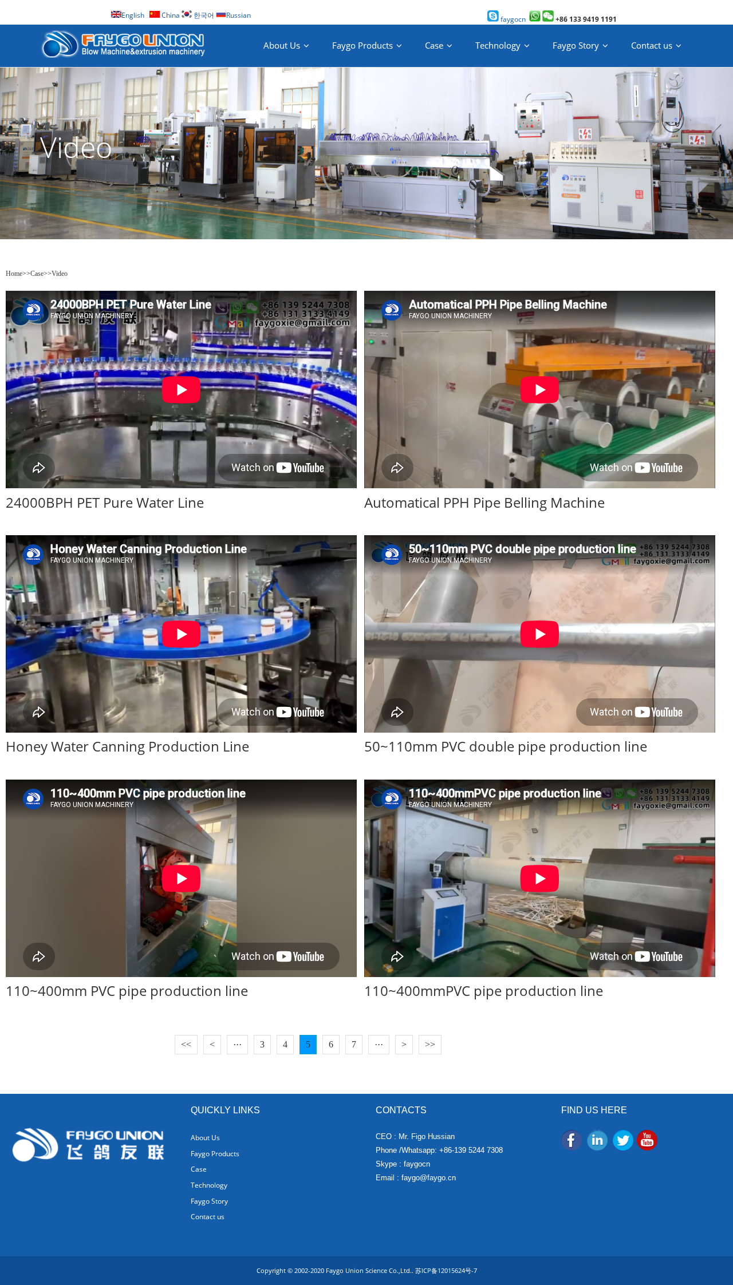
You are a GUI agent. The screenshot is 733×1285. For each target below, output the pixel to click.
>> (430, 1044)
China (170, 15)
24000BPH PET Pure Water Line (105, 502)
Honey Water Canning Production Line (127, 746)
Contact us (651, 45)
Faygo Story (576, 45)
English (132, 15)
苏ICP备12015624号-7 (446, 1270)
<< (186, 1044)
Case (434, 45)
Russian (238, 15)
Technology (498, 45)
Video (60, 274)
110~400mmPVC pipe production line (483, 990)
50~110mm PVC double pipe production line (505, 746)
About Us (281, 45)
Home (14, 274)
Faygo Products (362, 45)
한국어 (203, 15)
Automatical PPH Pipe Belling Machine (484, 502)
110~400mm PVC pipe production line (127, 990)
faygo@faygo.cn (428, 1177)
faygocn (512, 19)
